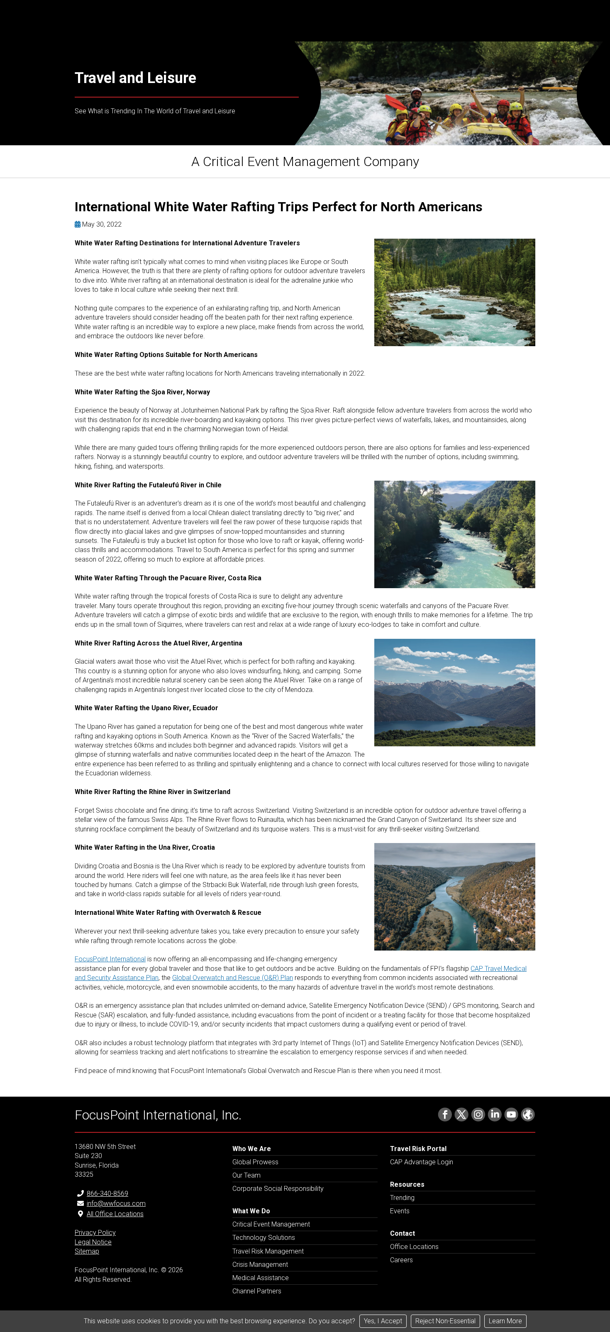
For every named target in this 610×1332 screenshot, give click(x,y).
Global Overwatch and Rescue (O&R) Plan (232, 978)
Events (400, 1211)
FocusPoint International (110, 959)
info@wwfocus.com (116, 1203)
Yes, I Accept (383, 1321)
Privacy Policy (95, 1233)
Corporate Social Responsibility (278, 1189)
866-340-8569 (107, 1194)
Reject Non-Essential (445, 1321)
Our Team (246, 1175)
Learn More (505, 1321)
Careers (401, 1260)
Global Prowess (255, 1162)
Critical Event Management (271, 1224)
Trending (402, 1198)
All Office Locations (115, 1214)
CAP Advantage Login (421, 1162)
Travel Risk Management (268, 1251)
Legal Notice (93, 1242)
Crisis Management (260, 1264)
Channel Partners (256, 1291)
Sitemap (87, 1251)
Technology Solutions (263, 1238)
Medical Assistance (260, 1278)
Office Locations (414, 1247)
